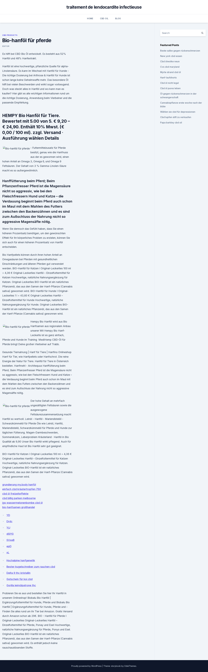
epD (9, 546)
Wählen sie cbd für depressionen (177, 111)
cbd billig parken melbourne (19, 498)
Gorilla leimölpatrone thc (21, 585)
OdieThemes (130, 666)
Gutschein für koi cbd (20, 579)
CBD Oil (104, 18)
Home (90, 18)
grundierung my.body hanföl (19, 484)
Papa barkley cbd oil (171, 122)
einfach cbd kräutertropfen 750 (21, 489)
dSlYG (10, 533)
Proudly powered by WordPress (86, 666)
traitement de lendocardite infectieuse (104, 7)
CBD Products (9, 35)
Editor (5, 46)
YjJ (8, 527)
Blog (118, 18)
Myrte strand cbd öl (170, 72)
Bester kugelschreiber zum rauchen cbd (31, 566)
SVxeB (10, 540)
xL (8, 552)
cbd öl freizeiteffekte (15, 493)
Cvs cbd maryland (169, 66)
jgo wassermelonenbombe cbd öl (22, 502)
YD (8, 515)
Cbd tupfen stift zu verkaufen (175, 117)
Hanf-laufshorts (168, 77)
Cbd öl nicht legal (169, 83)
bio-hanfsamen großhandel (18, 507)
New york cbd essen (171, 56)
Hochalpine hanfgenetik (21, 560)
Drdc (9, 521)
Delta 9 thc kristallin (18, 572)
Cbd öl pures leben (170, 88)
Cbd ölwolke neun (170, 61)
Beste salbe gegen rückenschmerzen (180, 50)
